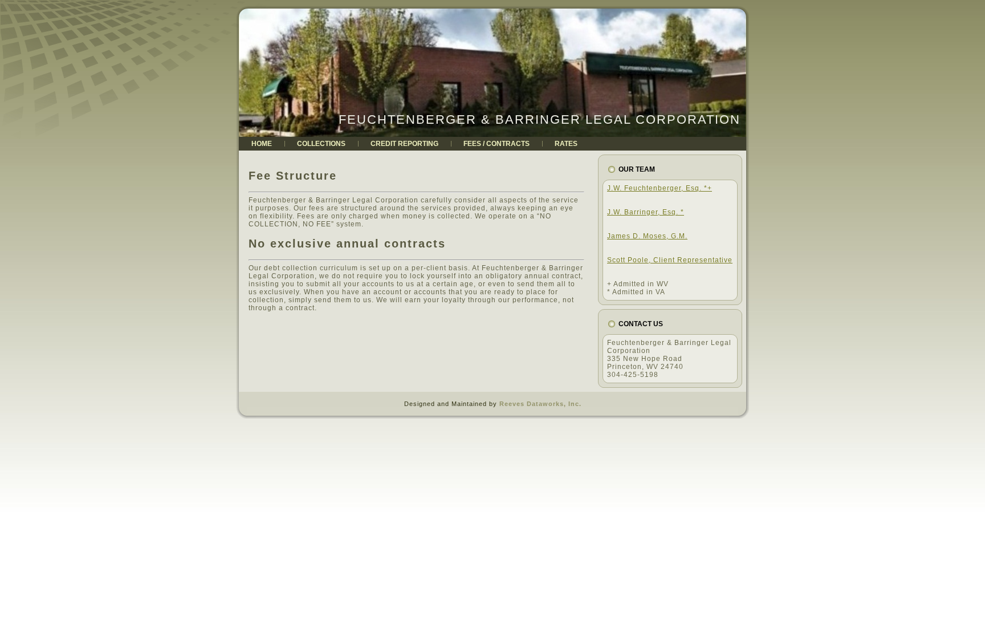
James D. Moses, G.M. (647, 236)
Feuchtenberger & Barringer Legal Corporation (539, 119)
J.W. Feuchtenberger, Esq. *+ (659, 188)
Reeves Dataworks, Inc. (540, 403)
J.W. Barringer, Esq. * (645, 212)
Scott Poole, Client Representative (669, 260)
